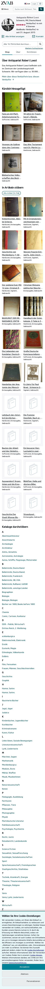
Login (34, 4)
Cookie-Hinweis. (36, 955)
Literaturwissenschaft (12, 744)
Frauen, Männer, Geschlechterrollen (18, 668)
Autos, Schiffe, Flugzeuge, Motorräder (19, 560)
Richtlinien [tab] (31, 52)
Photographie (8, 813)
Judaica (5, 712)
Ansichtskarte (8, 540)
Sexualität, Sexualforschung (15, 853)
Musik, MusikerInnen (11, 776)
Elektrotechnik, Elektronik (13, 640)
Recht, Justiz (8, 837)
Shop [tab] (7, 52)
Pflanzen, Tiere (9, 805)
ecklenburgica (8, 636)
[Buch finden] (41, 9)
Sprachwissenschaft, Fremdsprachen (19, 865)
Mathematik (7, 760)
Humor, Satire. (8, 692)
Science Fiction (9, 849)
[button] (40, 44)
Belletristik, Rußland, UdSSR (15, 584)
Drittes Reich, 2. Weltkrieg (14, 628)
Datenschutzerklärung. (18, 963)
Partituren (6, 801)
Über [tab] (18, 52)
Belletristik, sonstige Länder (15, 588)
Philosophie (7, 809)
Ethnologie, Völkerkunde (13, 652)
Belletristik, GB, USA (11, 580)
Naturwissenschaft (11, 784)
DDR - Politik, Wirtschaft (13, 624)
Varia (4, 893)
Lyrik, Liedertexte (10, 748)
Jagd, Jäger (7, 708)
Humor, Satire (8, 688)
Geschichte (7, 676)
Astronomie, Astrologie (12, 556)
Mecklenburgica (9, 764)
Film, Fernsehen (9, 664)
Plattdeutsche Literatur (13, 821)
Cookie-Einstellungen (35, 950)
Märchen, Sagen (9, 756)
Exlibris (5, 656)
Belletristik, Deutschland (13, 568)
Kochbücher (7, 724)
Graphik (5, 680)
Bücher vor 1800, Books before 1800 (18, 604)
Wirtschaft (7, 905)
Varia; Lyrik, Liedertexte (13, 897)
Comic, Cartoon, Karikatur (14, 616)
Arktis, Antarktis (9, 552)
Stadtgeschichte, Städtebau (15, 869)
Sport (4, 861)
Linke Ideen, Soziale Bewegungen (17, 740)
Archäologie (7, 544)
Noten (5, 789)
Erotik (4, 644)
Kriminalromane (9, 728)
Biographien (7, 592)
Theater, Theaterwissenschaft (16, 881)
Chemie (5, 612)
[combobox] (25, 9)
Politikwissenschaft (11, 825)
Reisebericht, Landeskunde (14, 841)
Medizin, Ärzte (8, 768)
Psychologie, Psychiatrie (13, 829)
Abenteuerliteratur (10, 536)
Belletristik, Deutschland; (13, 572)
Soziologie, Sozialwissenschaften (17, 857)
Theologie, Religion (11, 885)
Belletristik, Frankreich (12, 576)
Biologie (5, 596)
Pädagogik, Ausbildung (12, 797)
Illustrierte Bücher (10, 700)
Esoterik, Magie (9, 648)
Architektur (7, 548)
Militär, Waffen (9, 772)
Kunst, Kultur (8, 732)
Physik (5, 817)
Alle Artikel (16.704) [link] (11, 193)
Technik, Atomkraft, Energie (15, 877)
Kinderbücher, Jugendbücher (15, 720)
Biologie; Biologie (10, 600)
